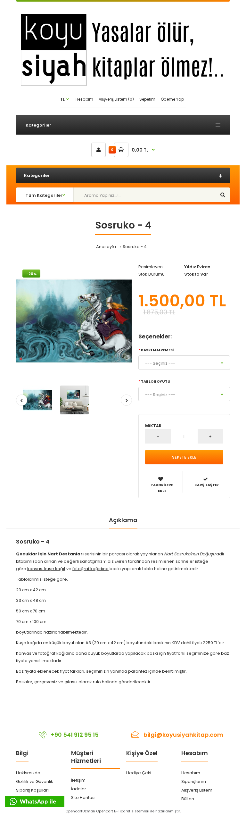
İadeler (78, 789)
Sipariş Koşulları (32, 790)
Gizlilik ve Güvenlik (34, 781)
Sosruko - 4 (135, 247)
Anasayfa (106, 247)
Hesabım (84, 99)
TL (62, 99)
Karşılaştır (206, 484)
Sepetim (147, 99)
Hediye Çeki (138, 773)
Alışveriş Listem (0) (116, 99)
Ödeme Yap (172, 99)
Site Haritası (83, 797)
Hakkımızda (28, 773)
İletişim (78, 780)
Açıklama (123, 520)
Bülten (187, 799)
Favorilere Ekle (162, 487)
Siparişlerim (193, 781)
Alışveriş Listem (196, 790)
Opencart (104, 811)
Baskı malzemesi (157, 350)
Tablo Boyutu (155, 381)
